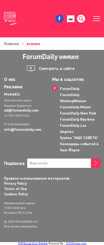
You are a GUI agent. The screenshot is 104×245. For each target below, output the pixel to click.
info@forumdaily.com (22, 129)
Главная (11, 43)
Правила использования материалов (36, 178)
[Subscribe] (95, 163)
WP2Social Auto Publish (33, 243)
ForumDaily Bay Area (77, 119)
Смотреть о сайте (57, 68)
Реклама (13, 86)
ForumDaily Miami (75, 107)
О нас (9, 79)
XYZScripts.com (76, 243)
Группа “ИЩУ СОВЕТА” (79, 137)
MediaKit (12, 94)
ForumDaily (69, 88)
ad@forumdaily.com (21, 110)
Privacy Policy (15, 183)
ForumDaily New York (78, 113)
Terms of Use (15, 188)
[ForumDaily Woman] (52, 57)
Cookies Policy (16, 194)
